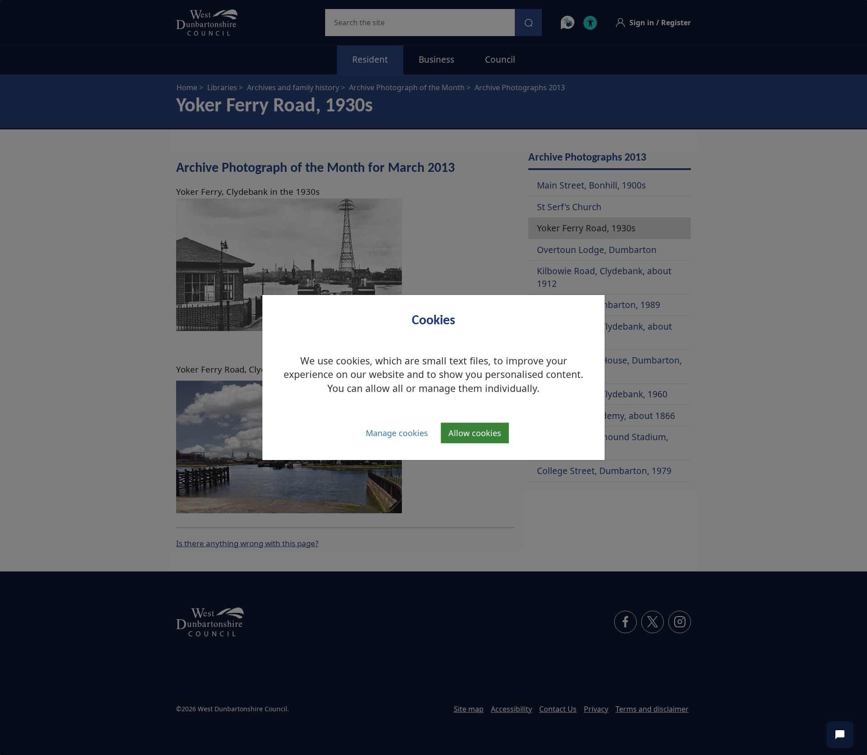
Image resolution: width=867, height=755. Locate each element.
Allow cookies (474, 433)
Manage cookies (397, 433)
